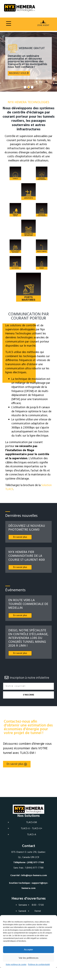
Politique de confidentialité (39, 964)
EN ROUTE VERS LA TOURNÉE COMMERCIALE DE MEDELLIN (28, 604)
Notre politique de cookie (16, 964)
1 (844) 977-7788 (34, 868)
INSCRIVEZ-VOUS (18, 73)
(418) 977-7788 (35, 863)
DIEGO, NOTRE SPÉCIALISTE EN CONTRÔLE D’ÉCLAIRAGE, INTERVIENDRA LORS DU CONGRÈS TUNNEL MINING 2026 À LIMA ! (28, 638)
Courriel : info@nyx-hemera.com (28, 875)
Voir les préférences (28, 958)
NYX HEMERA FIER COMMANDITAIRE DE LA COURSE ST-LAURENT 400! (26, 556)
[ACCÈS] (43, 22)
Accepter (28, 949)
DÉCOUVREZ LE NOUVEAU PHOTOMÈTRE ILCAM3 (26, 527)
